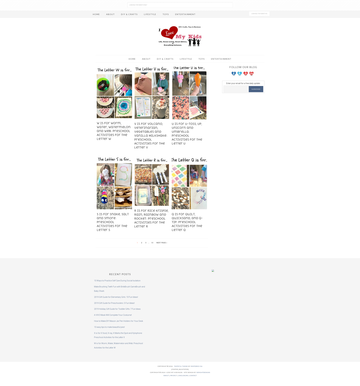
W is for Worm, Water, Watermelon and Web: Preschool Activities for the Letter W (114, 131)
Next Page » (161, 243)
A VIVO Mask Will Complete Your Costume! (113, 315)
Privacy (173, 375)
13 (152, 243)
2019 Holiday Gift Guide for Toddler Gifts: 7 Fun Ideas (117, 309)
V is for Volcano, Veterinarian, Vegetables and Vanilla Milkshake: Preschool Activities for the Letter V (150, 135)
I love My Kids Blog (180, 36)
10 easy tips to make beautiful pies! (109, 327)
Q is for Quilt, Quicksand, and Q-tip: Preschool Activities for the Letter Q (187, 222)
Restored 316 (196, 366)
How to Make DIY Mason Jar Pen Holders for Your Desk (118, 321)
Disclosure (183, 375)
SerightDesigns (203, 372)
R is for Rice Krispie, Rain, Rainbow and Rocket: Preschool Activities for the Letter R (151, 218)
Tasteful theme (181, 366)
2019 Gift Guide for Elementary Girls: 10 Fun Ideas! (116, 297)
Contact (193, 375)
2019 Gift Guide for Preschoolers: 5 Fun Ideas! (114, 303)
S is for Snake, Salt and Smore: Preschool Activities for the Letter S (113, 222)
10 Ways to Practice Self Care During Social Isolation (117, 281)
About (166, 375)
